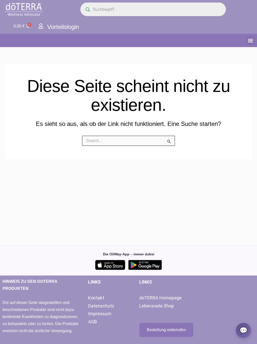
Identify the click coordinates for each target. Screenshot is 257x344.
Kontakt (96, 297)
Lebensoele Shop (156, 305)
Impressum (99, 313)
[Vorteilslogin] (40, 26)
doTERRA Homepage (160, 297)
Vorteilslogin (63, 26)
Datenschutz (101, 305)
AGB (92, 321)
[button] (250, 40)
